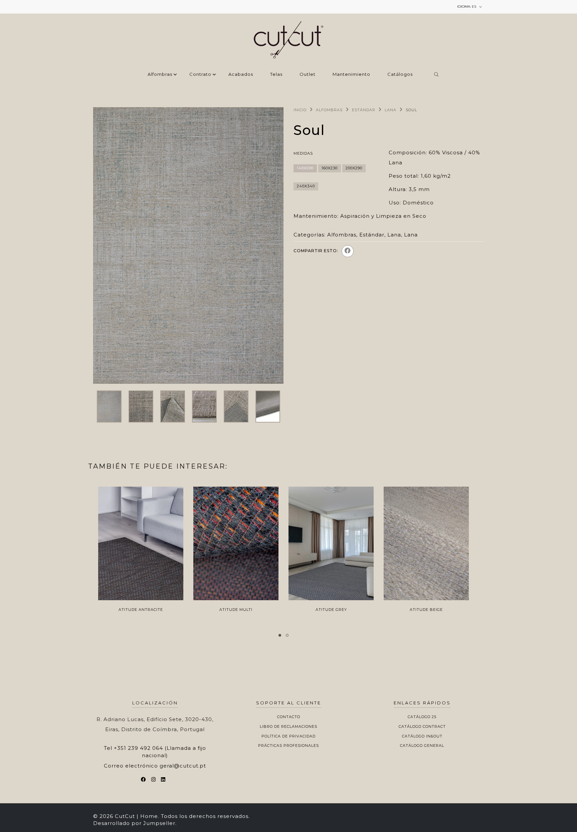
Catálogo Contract (422, 726)
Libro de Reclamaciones (288, 726)
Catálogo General (422, 745)
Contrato (200, 74)
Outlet (308, 74)
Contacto (288, 716)
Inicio (300, 110)
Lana (390, 110)
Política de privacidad (288, 736)
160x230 (330, 168)
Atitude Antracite (141, 609)
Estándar (363, 110)
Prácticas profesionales (288, 745)
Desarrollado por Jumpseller (134, 823)
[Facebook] (348, 251)
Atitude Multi (235, 609)
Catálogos (400, 74)
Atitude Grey (331, 609)
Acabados (240, 74)
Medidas (303, 153)
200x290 (354, 168)
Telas (276, 74)
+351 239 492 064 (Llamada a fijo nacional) (160, 751)
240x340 (306, 186)
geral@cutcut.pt (183, 766)
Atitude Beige (426, 609)
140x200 (305, 168)
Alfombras (160, 74)
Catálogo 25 (422, 716)
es (467, 6)
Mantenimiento (351, 74)
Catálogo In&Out (422, 736)
